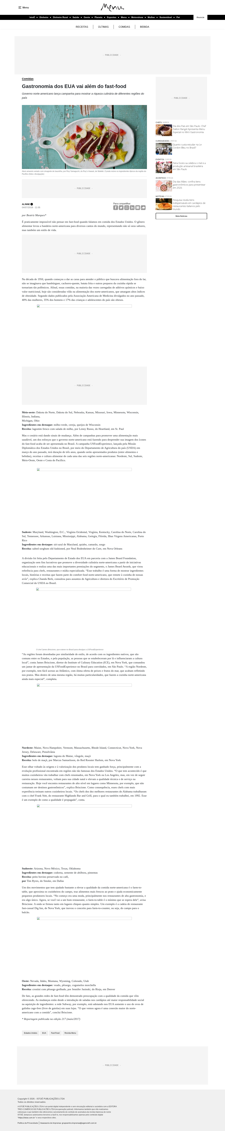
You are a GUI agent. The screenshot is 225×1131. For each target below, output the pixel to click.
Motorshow (137, 17)
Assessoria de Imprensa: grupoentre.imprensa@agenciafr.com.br (68, 1123)
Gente (87, 17)
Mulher (151, 17)
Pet (178, 17)
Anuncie (200, 17)
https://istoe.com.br (26, 1117)
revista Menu (70, 1033)
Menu (124, 17)
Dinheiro (43, 17)
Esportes (111, 17)
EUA (44, 1033)
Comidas (124, 27)
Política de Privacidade (28, 1123)
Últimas (103, 27)
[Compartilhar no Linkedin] (132, 207)
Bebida (144, 27)
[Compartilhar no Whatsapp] (126, 207)
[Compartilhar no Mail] (137, 207)
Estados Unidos (30, 1033)
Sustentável (165, 17)
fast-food (55, 1033)
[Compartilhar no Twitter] (121, 207)
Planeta (98, 17)
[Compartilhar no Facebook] (115, 207)
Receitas (82, 27)
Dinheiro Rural (60, 17)
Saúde (76, 17)
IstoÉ (32, 17)
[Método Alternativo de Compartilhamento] (143, 207)
